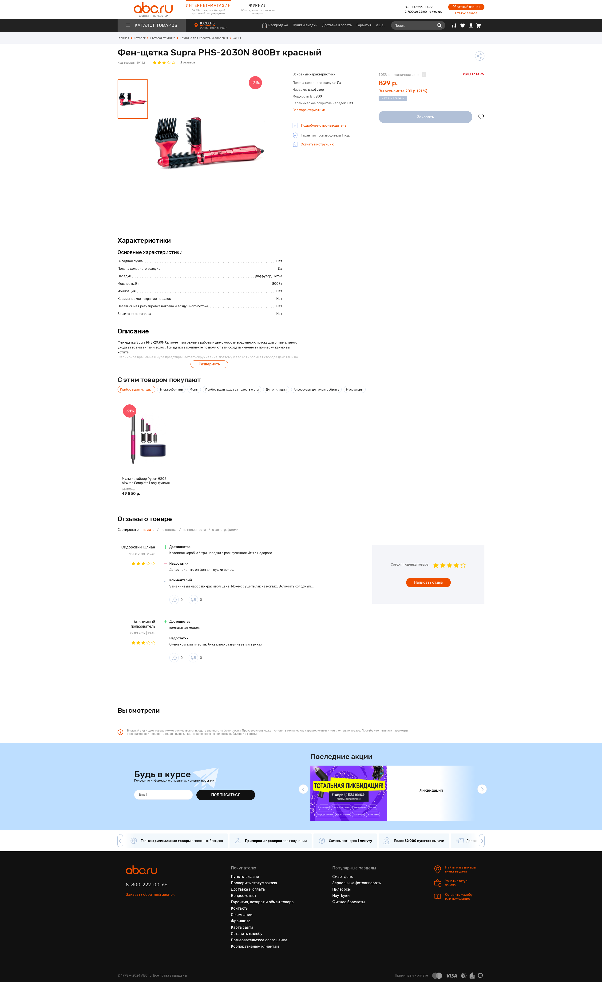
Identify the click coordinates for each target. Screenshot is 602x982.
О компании (242, 914)
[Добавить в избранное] (481, 117)
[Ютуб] (149, 916)
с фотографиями (225, 530)
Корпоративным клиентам (255, 946)
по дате (148, 530)
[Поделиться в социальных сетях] (479, 56)
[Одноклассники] (139, 916)
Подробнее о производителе (323, 126)
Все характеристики (309, 110)
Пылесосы (341, 889)
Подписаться (225, 794)
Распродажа (278, 25)
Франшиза (240, 921)
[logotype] (152, 9)
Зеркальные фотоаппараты (356, 883)
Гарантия (364, 25)
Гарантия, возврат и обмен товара (262, 902)
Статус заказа (466, 13)
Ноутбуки (341, 895)
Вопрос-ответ (243, 895)
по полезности (194, 530)
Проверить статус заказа (254, 883)
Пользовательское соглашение (259, 940)
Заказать (425, 117)
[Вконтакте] (129, 916)
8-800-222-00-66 (419, 7)
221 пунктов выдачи (214, 28)
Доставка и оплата (337, 25)
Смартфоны (342, 876)
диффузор (263, 276)
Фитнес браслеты (348, 902)
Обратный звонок (466, 7)
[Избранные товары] (462, 25)
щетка (277, 276)
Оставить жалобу (246, 933)
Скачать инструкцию (317, 144)
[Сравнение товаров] (454, 25)
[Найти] (439, 25)
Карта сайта (242, 927)
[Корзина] (480, 25)
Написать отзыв (428, 582)
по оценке (169, 530)
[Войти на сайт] (471, 25)
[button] (303, 789)
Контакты (239, 908)
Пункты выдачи (305, 25)
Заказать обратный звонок (150, 894)
